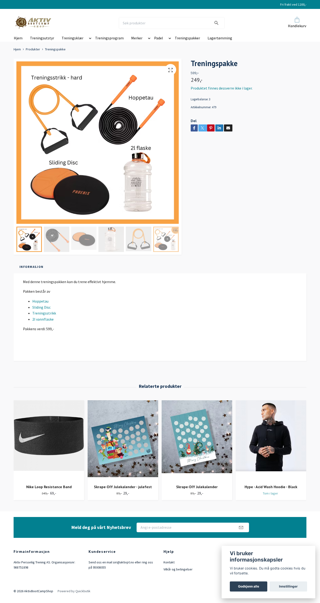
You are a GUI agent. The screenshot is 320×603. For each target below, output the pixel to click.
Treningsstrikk (44, 313)
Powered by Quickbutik (74, 591)
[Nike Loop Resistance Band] (49, 440)
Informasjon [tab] (31, 267)
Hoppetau (40, 301)
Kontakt (169, 562)
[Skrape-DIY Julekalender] (197, 440)
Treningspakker (187, 38)
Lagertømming (220, 38)
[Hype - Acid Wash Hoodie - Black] (271, 440)
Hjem (18, 38)
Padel (158, 38)
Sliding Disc (41, 307)
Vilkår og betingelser (178, 569)
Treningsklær (72, 38)
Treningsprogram (109, 38)
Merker (136, 38)
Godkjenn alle (248, 586)
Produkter (33, 49)
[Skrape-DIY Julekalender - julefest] (123, 440)
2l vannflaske (43, 319)
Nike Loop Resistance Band (49, 486)
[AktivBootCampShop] (36, 23)
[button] (89, 39)
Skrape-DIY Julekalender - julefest (123, 486)
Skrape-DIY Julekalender (197, 486)
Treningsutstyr (42, 38)
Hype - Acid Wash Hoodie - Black (271, 486)
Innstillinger (288, 586)
